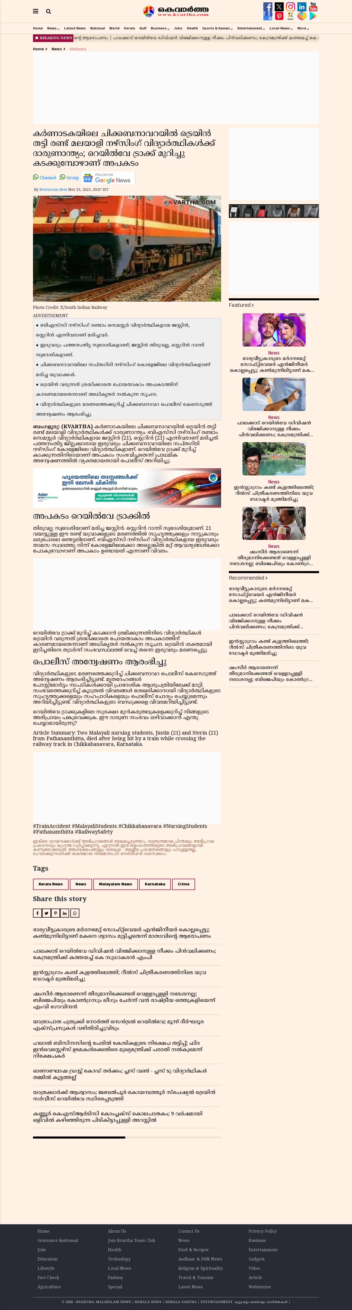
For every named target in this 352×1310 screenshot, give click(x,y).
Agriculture (49, 1287)
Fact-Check (48, 1278)
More (301, 28)
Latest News (75, 28)
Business (159, 28)
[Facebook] (268, 7)
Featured (239, 305)
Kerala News (51, 884)
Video (254, 1268)
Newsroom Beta (53, 190)
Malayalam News (115, 884)
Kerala (129, 28)
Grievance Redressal (58, 1240)
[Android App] (313, 16)
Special (115, 1287)
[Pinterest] (280, 16)
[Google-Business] (268, 16)
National (97, 28)
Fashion (115, 1278)
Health (192, 28)
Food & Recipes (193, 1250)
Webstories (260, 1287)
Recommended (246, 578)
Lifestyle (46, 1268)
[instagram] (291, 7)
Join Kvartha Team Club (131, 1240)
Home (38, 28)
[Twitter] (280, 7)
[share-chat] (302, 16)
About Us (117, 1231)
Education (47, 1259)
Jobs (178, 28)
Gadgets (257, 1259)
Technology (119, 1259)
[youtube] (313, 7)
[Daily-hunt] (291, 16)
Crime (183, 884)
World (114, 28)
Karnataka (155, 884)
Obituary (78, 49)
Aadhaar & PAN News (200, 1259)
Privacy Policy (263, 1231)
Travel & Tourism (195, 1278)
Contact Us (188, 1231)
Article (255, 1278)
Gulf (142, 28)
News (52, 28)
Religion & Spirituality (200, 1268)
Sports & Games (216, 28)
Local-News (280, 28)
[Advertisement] (176, 88)
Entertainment (249, 28)
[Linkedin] (302, 7)
